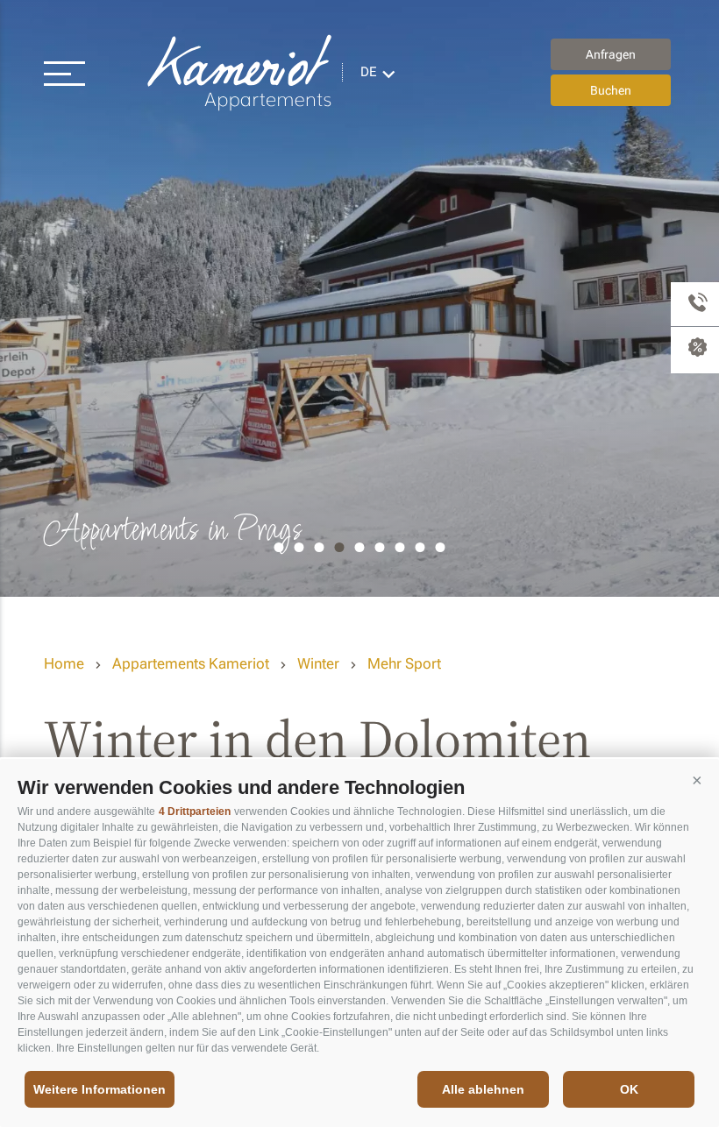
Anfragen (611, 54)
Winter (318, 663)
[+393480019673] (695, 304)
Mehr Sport (404, 663)
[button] (697, 780)
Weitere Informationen (99, 1089)
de (368, 72)
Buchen (610, 90)
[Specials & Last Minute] (695, 350)
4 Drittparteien (195, 811)
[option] (359, 298)
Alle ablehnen (483, 1089)
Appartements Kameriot (241, 72)
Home (64, 663)
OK (629, 1089)
